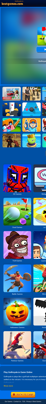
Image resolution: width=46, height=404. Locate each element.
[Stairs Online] (31, 103)
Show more (8, 386)
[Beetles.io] (31, 134)
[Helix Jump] (11, 103)
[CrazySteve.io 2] (11, 119)
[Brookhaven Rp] (11, 88)
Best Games (37, 401)
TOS (23, 401)
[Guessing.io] (31, 119)
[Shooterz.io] (11, 134)
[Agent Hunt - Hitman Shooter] (31, 88)
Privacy (28, 401)
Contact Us (17, 401)
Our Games (8, 401)
